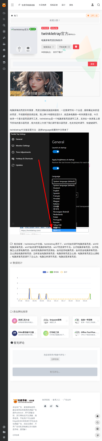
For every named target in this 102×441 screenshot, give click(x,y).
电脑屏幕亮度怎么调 (66, 253)
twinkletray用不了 (53, 244)
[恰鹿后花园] (25, 401)
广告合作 (67, 400)
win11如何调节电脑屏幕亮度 (38, 247)
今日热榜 (42, 5)
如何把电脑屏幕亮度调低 (43, 250)
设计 (63, 5)
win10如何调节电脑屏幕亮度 (77, 244)
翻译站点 (71, 34)
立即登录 (55, 359)
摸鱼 (71, 5)
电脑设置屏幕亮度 (67, 256)
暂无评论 (19, 342)
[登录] (92, 5)
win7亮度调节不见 (62, 247)
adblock (19, 413)
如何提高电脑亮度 (65, 250)
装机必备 (54, 28)
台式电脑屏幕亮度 (81, 247)
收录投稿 (46, 400)
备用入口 (56, 400)
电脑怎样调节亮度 (48, 256)
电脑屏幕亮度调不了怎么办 (25, 256)
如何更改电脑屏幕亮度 (86, 250)
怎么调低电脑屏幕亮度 (20, 253)
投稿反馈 (54, 5)
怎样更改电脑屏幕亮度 (44, 253)
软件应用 (45, 28)
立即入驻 (94, 15)
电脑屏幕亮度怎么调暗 (88, 253)
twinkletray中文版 (33, 244)
